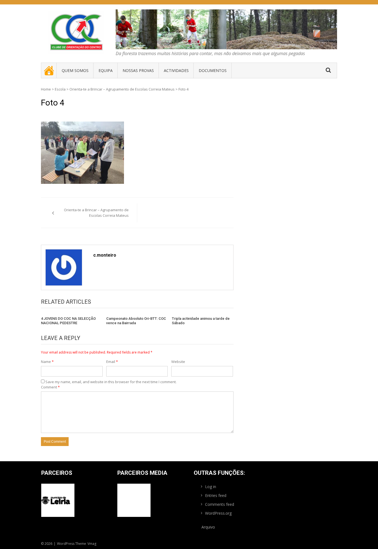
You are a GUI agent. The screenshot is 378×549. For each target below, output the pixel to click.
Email (112, 361)
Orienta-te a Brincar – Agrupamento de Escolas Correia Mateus (122, 89)
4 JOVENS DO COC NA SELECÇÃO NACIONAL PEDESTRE (68, 320)
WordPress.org (218, 513)
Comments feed (219, 504)
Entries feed (215, 495)
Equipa (106, 70)
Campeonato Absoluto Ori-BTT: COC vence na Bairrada (136, 320)
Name (47, 361)
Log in (210, 486)
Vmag (91, 543)
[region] (226, 29)
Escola (60, 89)
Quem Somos (75, 70)
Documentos (213, 70)
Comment (50, 387)
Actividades (176, 70)
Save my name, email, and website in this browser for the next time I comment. (111, 381)
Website (178, 361)
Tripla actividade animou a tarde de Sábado (201, 320)
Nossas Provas (138, 70)
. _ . (49, 70)
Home (46, 89)
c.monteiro (104, 255)
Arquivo (208, 527)
